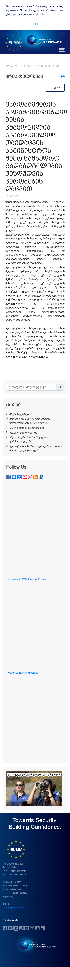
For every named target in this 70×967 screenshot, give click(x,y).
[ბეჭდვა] (63, 77)
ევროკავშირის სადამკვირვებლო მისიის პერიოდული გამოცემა (35, 448)
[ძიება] (60, 387)
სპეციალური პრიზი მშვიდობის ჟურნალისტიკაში (29, 439)
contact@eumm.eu (13, 907)
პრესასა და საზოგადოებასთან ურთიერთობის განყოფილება (29, 421)
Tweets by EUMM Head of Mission (26, 579)
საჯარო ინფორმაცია (23, 432)
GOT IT (35, 24)
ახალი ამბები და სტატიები (27, 428)
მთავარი (12, 65)
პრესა (27, 65)
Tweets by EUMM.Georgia (22, 672)
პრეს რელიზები (47, 65)
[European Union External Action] (35, 944)
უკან (56, 87)
